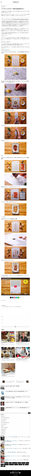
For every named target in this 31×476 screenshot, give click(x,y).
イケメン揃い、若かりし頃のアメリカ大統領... (11, 448)
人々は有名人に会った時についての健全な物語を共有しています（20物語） (16, 402)
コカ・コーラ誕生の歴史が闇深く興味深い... (11, 452)
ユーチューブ (16, 464)
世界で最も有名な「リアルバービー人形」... (11, 459)
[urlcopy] (20, 297)
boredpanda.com (7, 49)
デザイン (2, 464)
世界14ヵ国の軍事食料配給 (5, 358)
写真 (23, 464)
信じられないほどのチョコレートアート (21, 342)
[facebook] (12, 297)
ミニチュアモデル (11, 464)
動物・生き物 (26, 464)
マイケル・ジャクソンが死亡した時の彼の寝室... (11, 436)
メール (2, 319)
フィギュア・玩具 (6, 464)
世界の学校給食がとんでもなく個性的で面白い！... (11, 444)
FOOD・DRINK (3, 300)
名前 (2, 316)
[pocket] (14, 297)
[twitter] (11, 297)
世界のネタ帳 (15, 2)
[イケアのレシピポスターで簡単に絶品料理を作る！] (16, 297)
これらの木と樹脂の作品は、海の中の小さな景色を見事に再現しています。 (16, 391)
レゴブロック (20, 464)
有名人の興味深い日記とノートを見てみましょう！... (12, 440)
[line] (18, 297)
